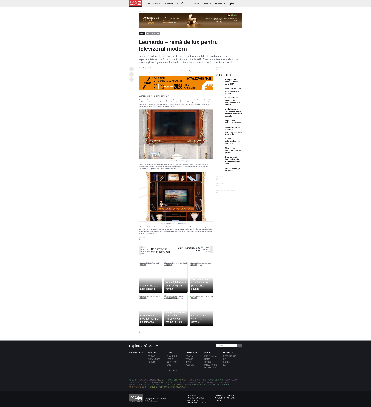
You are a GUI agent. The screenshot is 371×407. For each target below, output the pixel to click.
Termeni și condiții (224, 396)
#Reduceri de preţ (229, 382)
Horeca (228, 352)
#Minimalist (177, 385)
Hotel (226, 362)
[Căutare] (240, 346)
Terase (189, 359)
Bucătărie (171, 298)
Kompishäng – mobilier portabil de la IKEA (232, 81)
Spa (225, 359)
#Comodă (191, 382)
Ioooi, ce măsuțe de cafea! (232, 169)
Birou (207, 352)
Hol (169, 368)
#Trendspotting (197, 380)
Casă (143, 265)
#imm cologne (163, 385)
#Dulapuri (180, 382)
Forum (152, 352)
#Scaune (143, 380)
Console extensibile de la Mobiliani (232, 141)
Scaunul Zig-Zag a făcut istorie (149, 287)
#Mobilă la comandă (218, 385)
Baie (169, 365)
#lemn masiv (231, 380)
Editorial (153, 356)
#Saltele (159, 382)
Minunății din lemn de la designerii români (176, 285)
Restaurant (229, 356)
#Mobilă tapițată (137, 385)
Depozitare (173, 371)
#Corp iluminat (178, 387)
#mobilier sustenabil (196, 385)
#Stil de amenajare (159, 387)
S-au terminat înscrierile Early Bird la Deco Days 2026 (233, 160)
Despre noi (192, 396)
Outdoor (191, 352)
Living (142, 34)
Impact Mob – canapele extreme (233, 122)
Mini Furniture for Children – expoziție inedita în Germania (233, 130)
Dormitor (172, 362)
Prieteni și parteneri (225, 398)
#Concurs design (138, 387)
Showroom (136, 352)
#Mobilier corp (153, 34)
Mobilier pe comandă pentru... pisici (233, 150)
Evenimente (154, 359)
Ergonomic (210, 356)
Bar (225, 365)
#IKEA (200, 382)
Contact (218, 400)
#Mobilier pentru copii (141, 382)
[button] (237, 4)
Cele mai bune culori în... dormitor (199, 318)
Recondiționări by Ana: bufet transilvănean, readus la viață (175, 317)
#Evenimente (211, 382)
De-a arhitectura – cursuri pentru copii (160, 250)
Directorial (210, 365)
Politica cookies (195, 398)
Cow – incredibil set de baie (189, 249)
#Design (133, 380)
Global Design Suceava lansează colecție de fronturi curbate (233, 112)
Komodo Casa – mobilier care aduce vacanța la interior (232, 101)
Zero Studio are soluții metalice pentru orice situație (199, 284)
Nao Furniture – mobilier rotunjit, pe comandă (149, 318)
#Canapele (172, 380)
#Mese (152, 380)
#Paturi (161, 380)
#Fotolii (183, 380)
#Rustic (169, 382)
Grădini (190, 356)
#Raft (151, 385)
